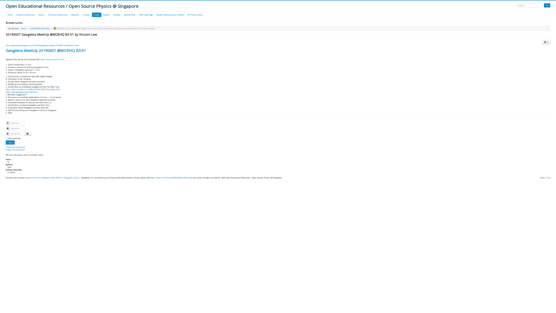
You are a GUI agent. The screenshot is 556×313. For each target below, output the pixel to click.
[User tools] (546, 42)
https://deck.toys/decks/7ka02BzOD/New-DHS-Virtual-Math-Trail (33, 89)
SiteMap (116, 14)
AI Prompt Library (195, 14)
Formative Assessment (57, 14)
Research (75, 14)
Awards (106, 14)
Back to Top (545, 177)
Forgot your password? (15, 149)
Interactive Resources (25, 14)
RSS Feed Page (146, 14)
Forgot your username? (15, 147)
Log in (10, 142)
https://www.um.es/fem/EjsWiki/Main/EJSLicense (171, 177)
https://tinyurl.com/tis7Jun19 (52, 59)
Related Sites (129, 14)
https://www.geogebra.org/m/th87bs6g (21, 92)
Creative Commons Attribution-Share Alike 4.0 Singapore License (52, 177)
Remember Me (14, 138)
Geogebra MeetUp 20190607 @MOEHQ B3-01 (46, 50)
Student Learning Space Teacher (170, 14)
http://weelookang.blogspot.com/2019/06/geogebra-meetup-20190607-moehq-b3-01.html (42, 45)
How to (41, 14)
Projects (86, 14)
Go (547, 5)
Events (97, 14)
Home (10, 14)
